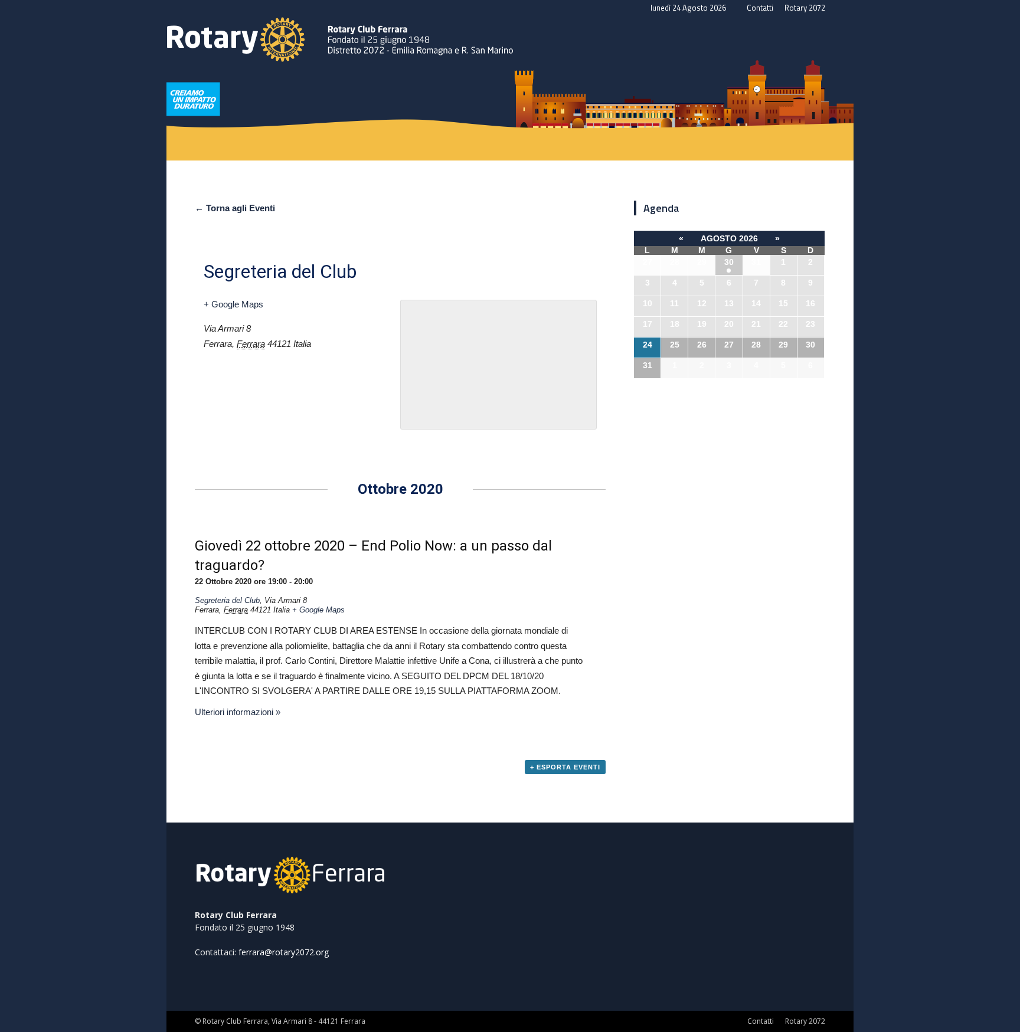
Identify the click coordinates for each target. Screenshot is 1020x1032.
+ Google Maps (233, 304)
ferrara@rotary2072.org (283, 952)
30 (729, 262)
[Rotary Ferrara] (510, 74)
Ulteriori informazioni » (237, 712)
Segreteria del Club (227, 600)
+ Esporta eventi (565, 767)
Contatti (760, 8)
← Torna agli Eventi (235, 208)
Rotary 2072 (804, 8)
